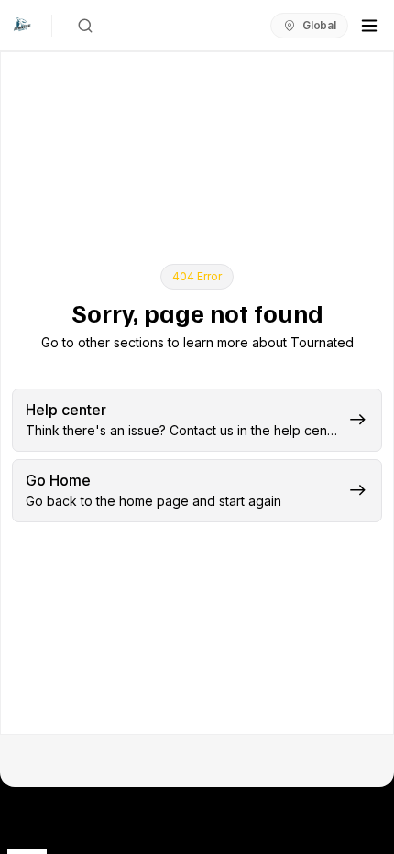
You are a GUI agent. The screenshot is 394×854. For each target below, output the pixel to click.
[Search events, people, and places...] (85, 25)
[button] (197, 420)
